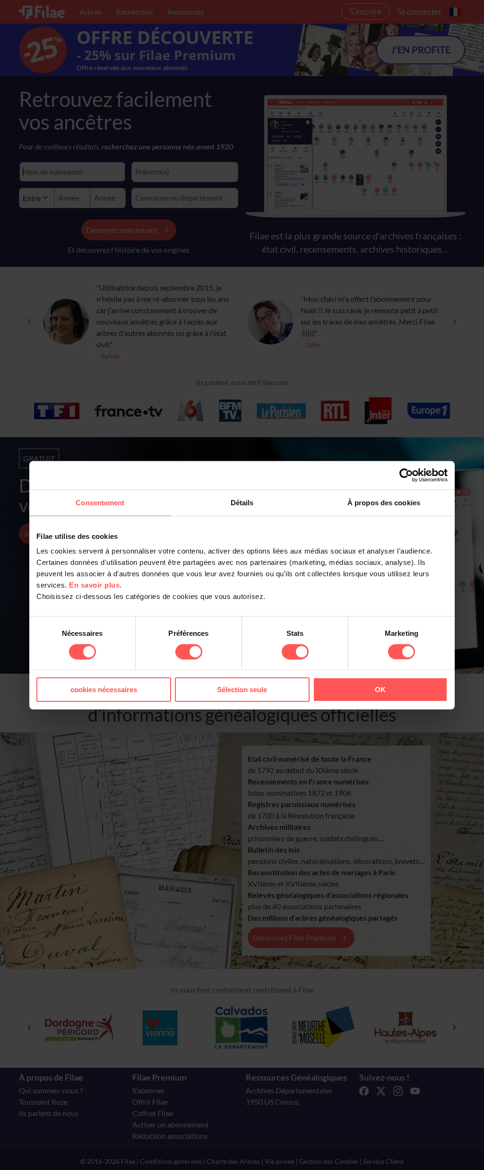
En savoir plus (94, 585)
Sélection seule (242, 690)
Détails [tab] (242, 502)
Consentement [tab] (100, 502)
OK (380, 690)
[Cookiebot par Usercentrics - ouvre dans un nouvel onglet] (406, 475)
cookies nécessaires (103, 690)
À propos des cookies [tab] (383, 502)
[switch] (188, 651)
